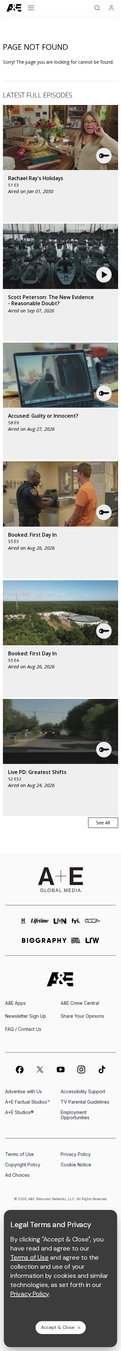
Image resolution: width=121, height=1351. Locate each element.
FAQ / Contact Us (23, 1029)
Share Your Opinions (82, 1016)
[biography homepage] (44, 943)
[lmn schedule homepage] (60, 924)
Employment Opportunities (75, 1114)
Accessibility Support (83, 1091)
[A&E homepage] (60, 979)
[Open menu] (31, 8)
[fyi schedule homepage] (76, 924)
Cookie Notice (76, 1164)
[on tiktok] (102, 1069)
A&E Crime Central (80, 1003)
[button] (104, 156)
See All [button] (103, 823)
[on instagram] (81, 1069)
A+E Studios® (19, 1112)
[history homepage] (23, 924)
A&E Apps (15, 1003)
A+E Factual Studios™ (27, 1102)
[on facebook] (19, 1069)
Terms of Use (19, 1154)
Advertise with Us (23, 1091)
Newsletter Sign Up (25, 1016)
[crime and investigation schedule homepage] (76, 943)
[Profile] (111, 8)
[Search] (97, 8)
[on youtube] (61, 1069)
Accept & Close (58, 1327)
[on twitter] (40, 1069)
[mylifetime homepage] (40, 924)
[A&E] (14, 8)
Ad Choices (17, 1175)
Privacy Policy (76, 1154)
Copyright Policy (22, 1164)
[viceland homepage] (92, 924)
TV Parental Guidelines (85, 1102)
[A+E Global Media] (60, 879)
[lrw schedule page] (92, 943)
